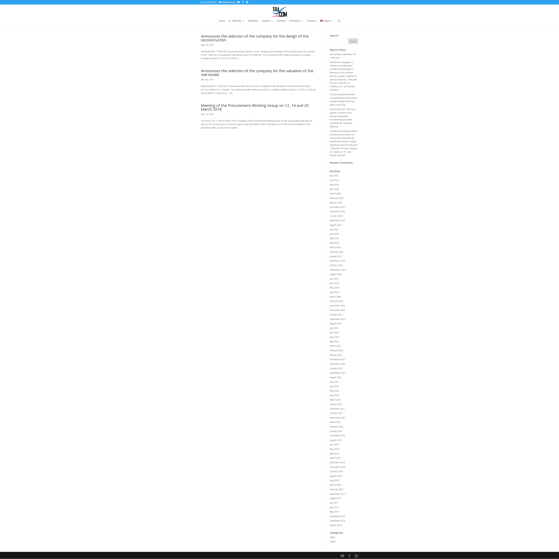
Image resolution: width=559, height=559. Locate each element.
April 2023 (334, 341)
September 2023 (337, 319)
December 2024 (337, 260)
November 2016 (337, 516)
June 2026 (334, 180)
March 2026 (335, 193)
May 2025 (334, 238)
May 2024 (334, 287)
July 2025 (334, 229)
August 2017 (336, 498)
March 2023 (335, 345)
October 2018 (336, 471)
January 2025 (336, 256)
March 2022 (335, 399)
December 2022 (337, 359)
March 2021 (335, 422)
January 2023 (336, 355)
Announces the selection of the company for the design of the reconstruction (255, 37)
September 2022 (337, 372)
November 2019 (337, 435)
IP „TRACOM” (235, 21)
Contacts (311, 21)
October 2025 (336, 216)
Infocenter (295, 21)
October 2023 (336, 314)
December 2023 (337, 305)
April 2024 (334, 292)
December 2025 (337, 207)
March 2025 (335, 247)
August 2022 (336, 377)
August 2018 (336, 476)
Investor (266, 21)
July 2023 (334, 328)
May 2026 (334, 184)
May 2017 (334, 511)
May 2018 (334, 480)
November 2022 (337, 364)
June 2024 (334, 283)
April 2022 (334, 395)
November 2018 (337, 467)
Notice (333, 541)
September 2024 (337, 269)
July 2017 (334, 502)
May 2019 (334, 449)
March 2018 (335, 484)
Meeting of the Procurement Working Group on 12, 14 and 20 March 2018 (255, 107)
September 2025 (337, 220)
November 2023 (337, 310)
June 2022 (334, 386)
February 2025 (336, 251)
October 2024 (336, 265)
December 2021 (337, 408)
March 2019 (335, 458)
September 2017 (337, 493)
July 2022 (334, 381)
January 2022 (336, 404)
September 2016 (337, 520)
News (332, 537)
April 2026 (334, 189)
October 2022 (336, 368)
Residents (253, 21)
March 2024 (335, 296)
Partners (281, 21)
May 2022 (334, 390)
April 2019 (334, 453)
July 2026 (334, 175)
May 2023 (334, 337)
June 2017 (334, 507)
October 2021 (336, 413)
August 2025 (336, 225)
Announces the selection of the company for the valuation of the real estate (257, 72)
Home (222, 21)
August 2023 (336, 323)
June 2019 (334, 444)
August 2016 (336, 525)
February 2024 (336, 301)
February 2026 (336, 198)
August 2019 (336, 440)
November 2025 (337, 211)
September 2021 (337, 417)
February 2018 (336, 489)
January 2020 (336, 431)
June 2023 (334, 332)
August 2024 (336, 274)
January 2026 (336, 202)
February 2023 (336, 350)
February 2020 (336, 426)
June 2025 (334, 233)
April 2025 (334, 242)
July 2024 (334, 278)
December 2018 (337, 462)
